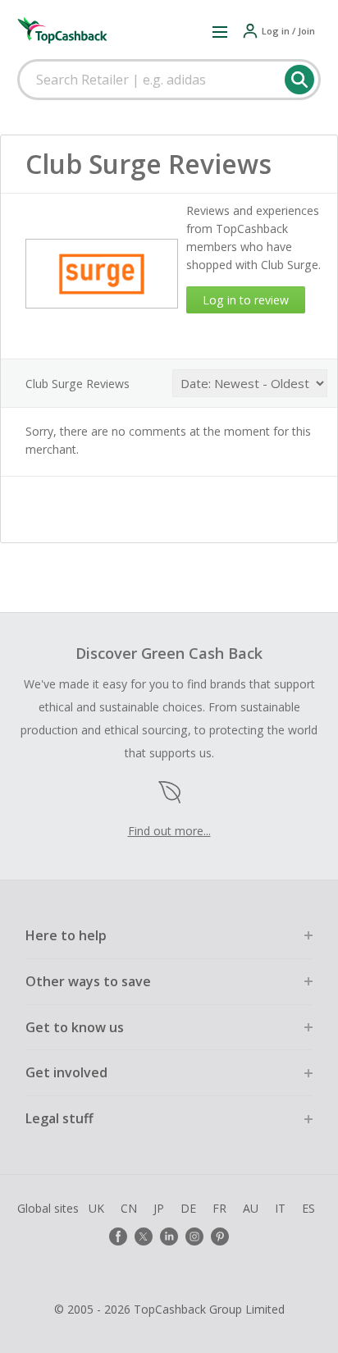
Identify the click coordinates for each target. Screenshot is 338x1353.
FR (219, 1208)
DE (188, 1208)
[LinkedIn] (169, 1236)
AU (250, 1208)
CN (129, 1208)
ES (308, 1208)
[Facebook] (118, 1236)
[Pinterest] (220, 1236)
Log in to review (246, 300)
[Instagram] (194, 1236)
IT (280, 1208)
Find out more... (169, 831)
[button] (220, 31)
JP (158, 1208)
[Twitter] (144, 1236)
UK (96, 1208)
